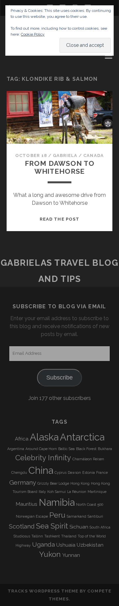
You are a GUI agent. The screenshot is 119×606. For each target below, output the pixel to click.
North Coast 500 (89, 504)
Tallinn (37, 536)
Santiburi (95, 516)
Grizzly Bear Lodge (53, 483)
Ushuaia (65, 545)
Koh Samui (56, 492)
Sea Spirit (52, 526)
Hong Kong (80, 483)
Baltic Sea (66, 449)
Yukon (50, 554)
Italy (42, 492)
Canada (93, 155)
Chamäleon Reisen (88, 459)
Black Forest (86, 449)
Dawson (74, 472)
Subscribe (59, 377)
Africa (21, 439)
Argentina (15, 449)
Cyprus (60, 472)
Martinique (97, 492)
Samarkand (76, 516)
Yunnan (71, 555)
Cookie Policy (33, 34)
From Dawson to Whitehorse (60, 167)
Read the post (59, 219)
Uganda (43, 544)
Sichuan (78, 527)
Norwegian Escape (32, 516)
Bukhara (105, 449)
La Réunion (76, 492)
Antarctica (82, 437)
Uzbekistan (90, 545)
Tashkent (52, 536)
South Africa (100, 527)
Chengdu (19, 472)
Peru (57, 515)
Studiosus (22, 536)
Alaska (44, 437)
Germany (22, 482)
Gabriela (65, 155)
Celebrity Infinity (43, 457)
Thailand (68, 536)
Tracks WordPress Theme (43, 591)
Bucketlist (24, 65)
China (40, 470)
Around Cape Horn (41, 449)
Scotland (22, 526)
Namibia (57, 502)
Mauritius (26, 504)
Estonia (88, 472)
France (102, 472)
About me (21, 57)
